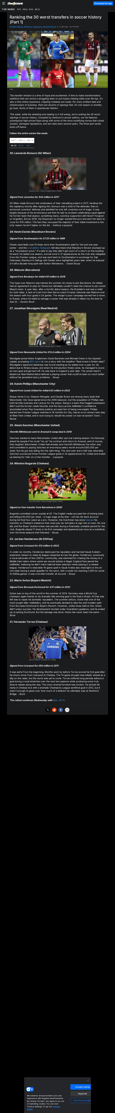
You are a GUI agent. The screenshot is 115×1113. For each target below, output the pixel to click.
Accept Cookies (82, 1087)
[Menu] (3, 3)
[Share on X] (48, 710)
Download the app (103, 3)
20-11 (21, 145)
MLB (37, 9)
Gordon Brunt (16, 27)
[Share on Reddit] (54, 710)
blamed (90, 520)
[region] (57, 1095)
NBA (25, 9)
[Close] (88, 1080)
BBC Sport (35, 361)
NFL (19, 9)
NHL (31, 9)
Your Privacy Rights (83, 1100)
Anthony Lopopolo (33, 27)
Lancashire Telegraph (38, 247)
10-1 (28, 145)
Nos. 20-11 (58, 700)
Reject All (82, 1094)
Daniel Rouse (49, 27)
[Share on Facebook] (60, 710)
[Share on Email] (67, 710)
